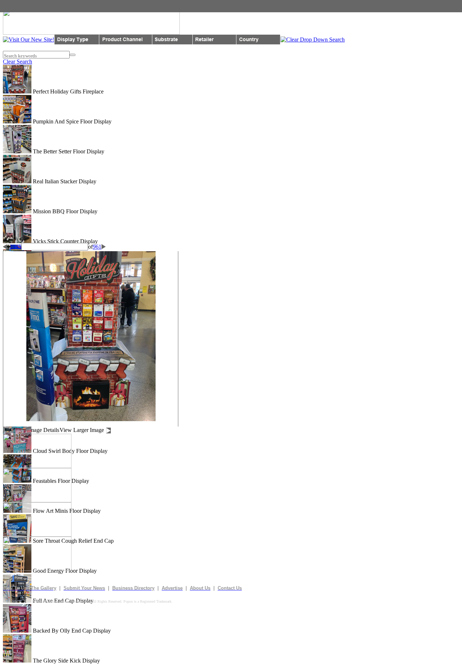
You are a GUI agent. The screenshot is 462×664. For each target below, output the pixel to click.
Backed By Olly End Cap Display (71, 631)
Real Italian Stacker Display (63, 181)
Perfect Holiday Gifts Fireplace (67, 91)
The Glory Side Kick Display (65, 661)
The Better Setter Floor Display (67, 151)
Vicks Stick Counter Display (64, 241)
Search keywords (20, 55)
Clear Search (17, 61)
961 (97, 247)
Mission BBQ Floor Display (64, 211)
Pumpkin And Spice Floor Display (71, 121)
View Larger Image (82, 430)
